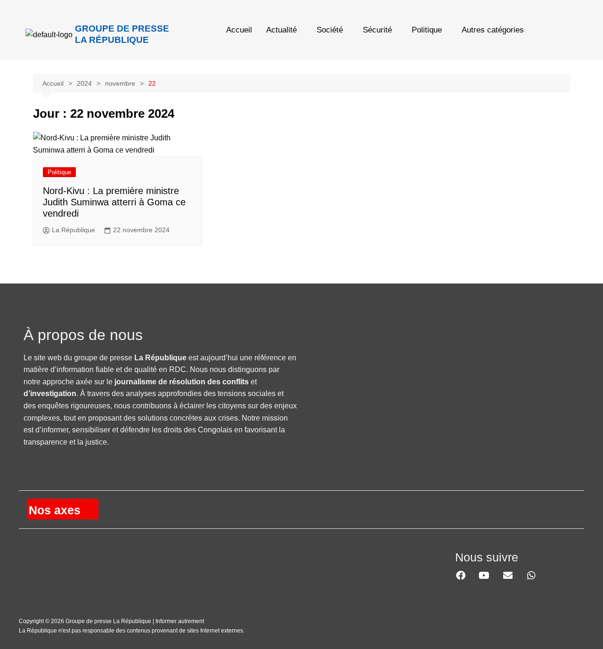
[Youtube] (484, 575)
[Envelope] (507, 575)
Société (330, 29)
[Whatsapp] (531, 575)
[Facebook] (460, 575)
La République (73, 230)
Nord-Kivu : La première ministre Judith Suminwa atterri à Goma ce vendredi (114, 202)
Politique (427, 29)
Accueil (239, 29)
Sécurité (377, 29)
